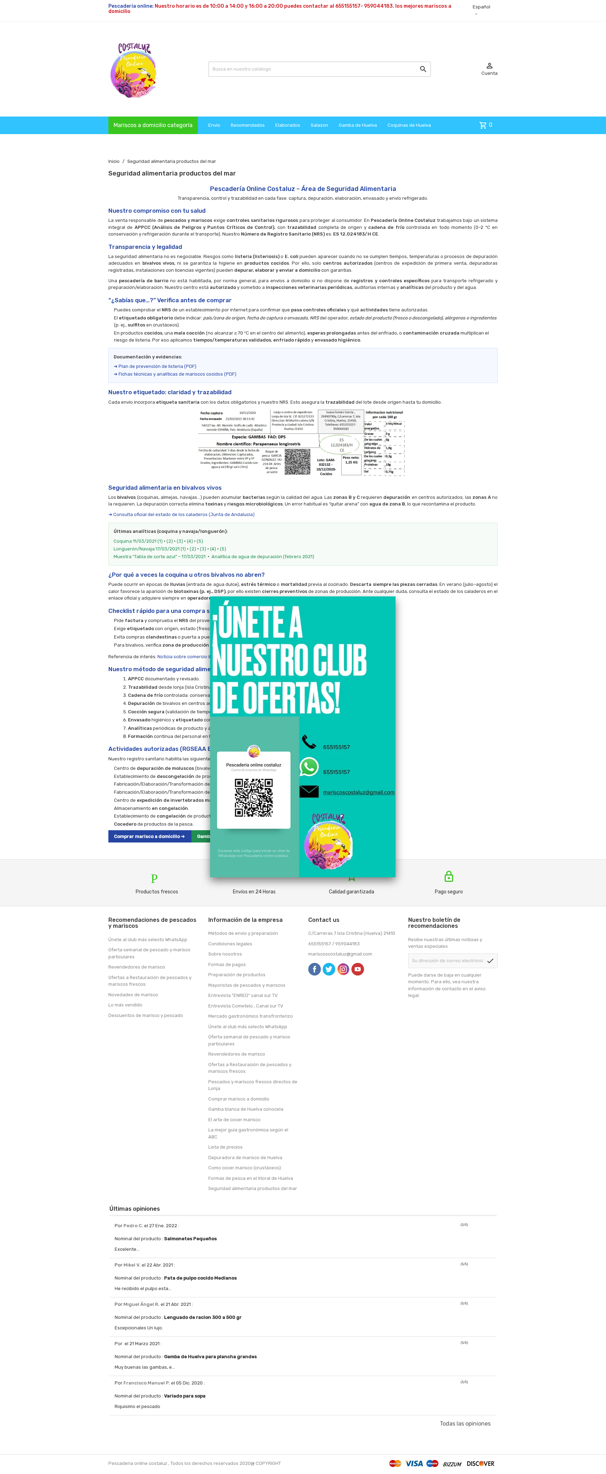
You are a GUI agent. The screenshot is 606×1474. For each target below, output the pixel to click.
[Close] (395, 596)
